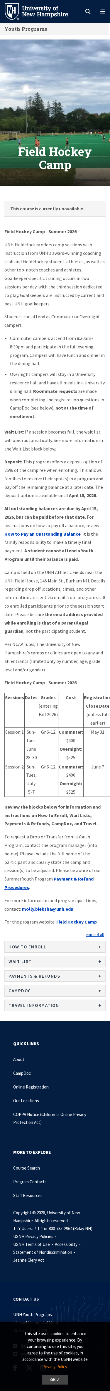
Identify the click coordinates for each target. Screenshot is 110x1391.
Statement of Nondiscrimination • (44, 1252)
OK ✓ (55, 1379)
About (18, 1059)
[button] (95, 934)
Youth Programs (25, 28)
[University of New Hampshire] (41, 11)
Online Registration (31, 1087)
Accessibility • (68, 1244)
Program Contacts (30, 1181)
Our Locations (26, 1100)
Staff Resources (28, 1195)
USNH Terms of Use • (33, 1244)
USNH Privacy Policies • (35, 1236)
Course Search (26, 1168)
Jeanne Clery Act (28, 1260)
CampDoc (22, 1073)
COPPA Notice (26, 1114)
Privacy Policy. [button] (55, 1366)
